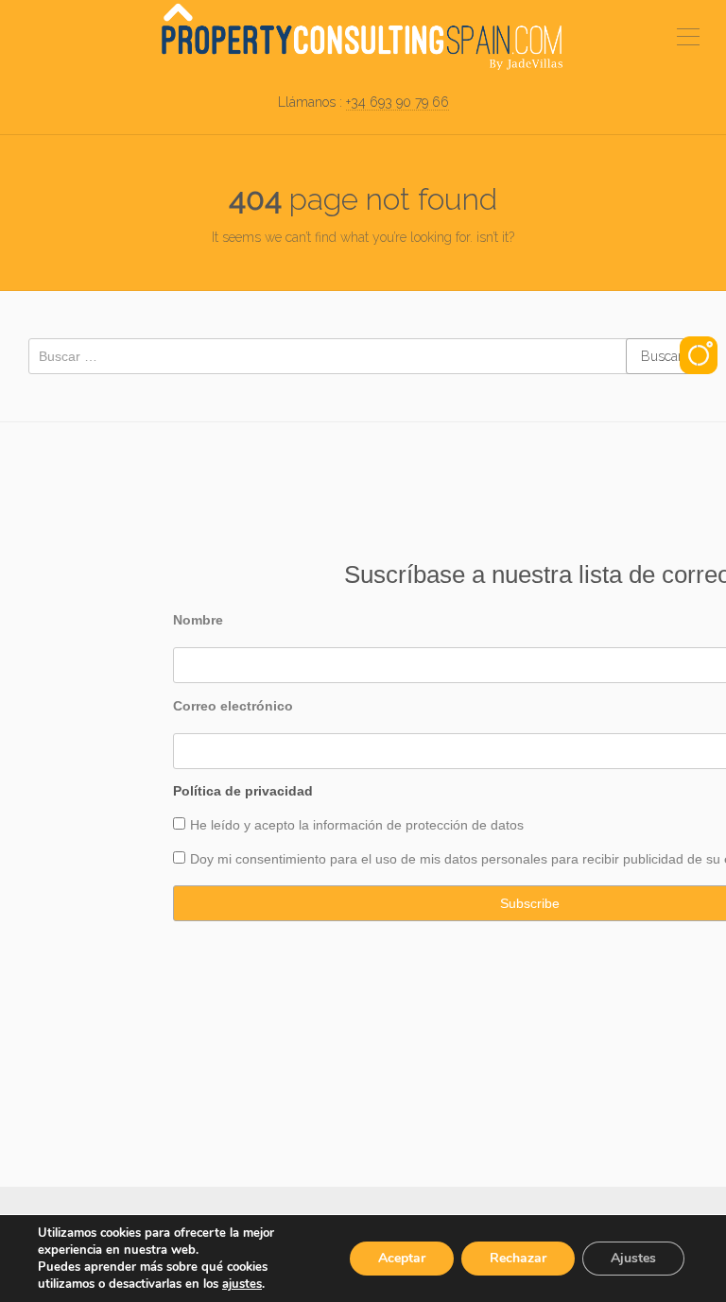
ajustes (242, 1284)
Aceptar (401, 1258)
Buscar (662, 356)
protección (437, 824)
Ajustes (633, 1258)
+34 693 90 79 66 (397, 102)
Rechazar (518, 1258)
